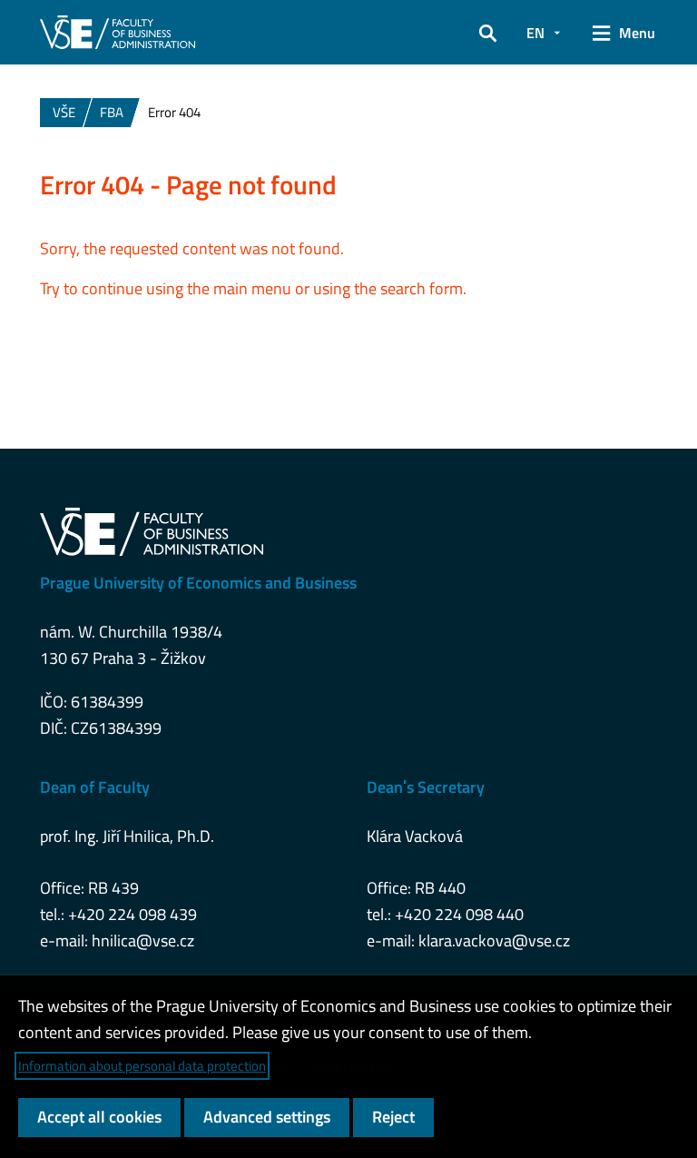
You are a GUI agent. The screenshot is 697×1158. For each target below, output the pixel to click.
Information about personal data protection (142, 1065)
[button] (488, 32)
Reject (393, 1116)
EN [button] (535, 33)
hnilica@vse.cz (143, 940)
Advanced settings (266, 1116)
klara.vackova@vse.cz (494, 940)
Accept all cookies (99, 1116)
